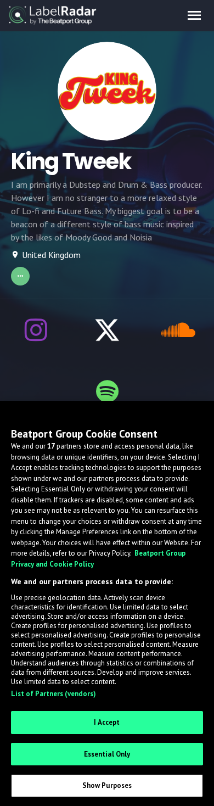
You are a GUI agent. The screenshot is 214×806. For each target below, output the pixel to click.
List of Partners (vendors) (53, 693)
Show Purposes (107, 785)
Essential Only (107, 754)
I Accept (107, 722)
